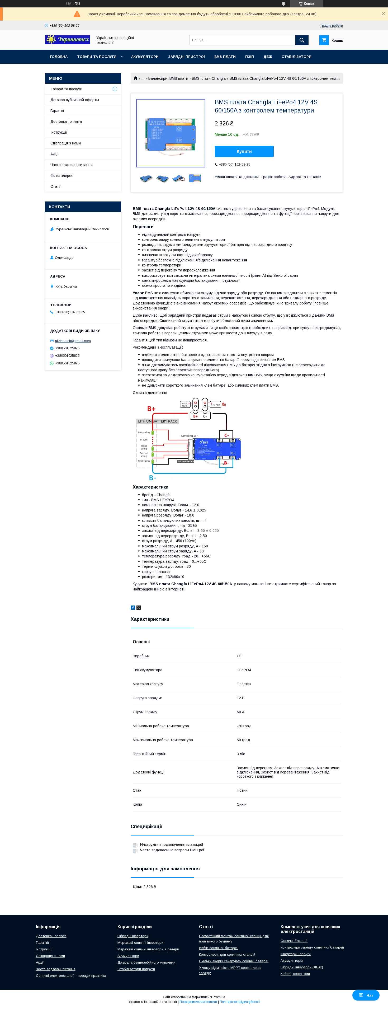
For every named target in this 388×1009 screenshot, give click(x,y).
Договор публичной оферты (74, 100)
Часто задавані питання (71, 165)
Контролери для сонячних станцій (227, 954)
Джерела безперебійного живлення (146, 962)
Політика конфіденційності (240, 1002)
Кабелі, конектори (295, 974)
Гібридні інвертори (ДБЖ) (302, 967)
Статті (55, 186)
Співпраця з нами (65, 143)
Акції (54, 154)
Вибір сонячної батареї (218, 948)
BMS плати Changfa (209, 78)
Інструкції (58, 132)
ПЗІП (249, 57)
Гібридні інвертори (132, 936)
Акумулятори (145, 57)
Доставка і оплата (66, 121)
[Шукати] (302, 40)
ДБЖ (267, 57)
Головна (59, 57)
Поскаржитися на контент (198, 1002)
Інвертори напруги (296, 954)
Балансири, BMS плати (168, 78)
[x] (138, 608)
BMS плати (225, 57)
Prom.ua (219, 997)
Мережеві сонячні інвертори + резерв (148, 949)
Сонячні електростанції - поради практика (71, 976)
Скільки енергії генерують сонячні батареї (233, 961)
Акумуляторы (292, 961)
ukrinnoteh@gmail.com (73, 341)
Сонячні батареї (294, 941)
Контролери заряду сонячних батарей (312, 947)
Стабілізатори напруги (136, 969)
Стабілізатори (296, 57)
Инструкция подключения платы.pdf (171, 844)
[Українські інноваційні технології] (67, 43)
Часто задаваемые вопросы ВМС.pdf (172, 850)
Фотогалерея (61, 175)
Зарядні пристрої (186, 57)
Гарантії (57, 111)
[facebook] (133, 608)
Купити (244, 151)
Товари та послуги (96, 57)
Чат (370, 995)
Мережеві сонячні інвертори (140, 943)
